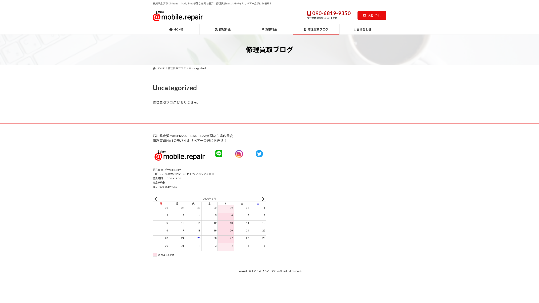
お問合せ (374, 15)
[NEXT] (262, 199)
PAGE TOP (534, 290)
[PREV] (157, 199)
